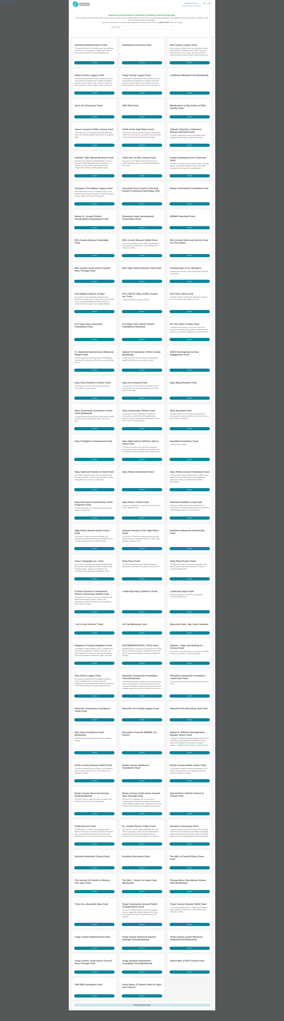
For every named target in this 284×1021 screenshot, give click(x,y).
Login (208, 3)
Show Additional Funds (142, 1005)
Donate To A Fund (191, 3)
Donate (94, 63)
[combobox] (142, 27)
